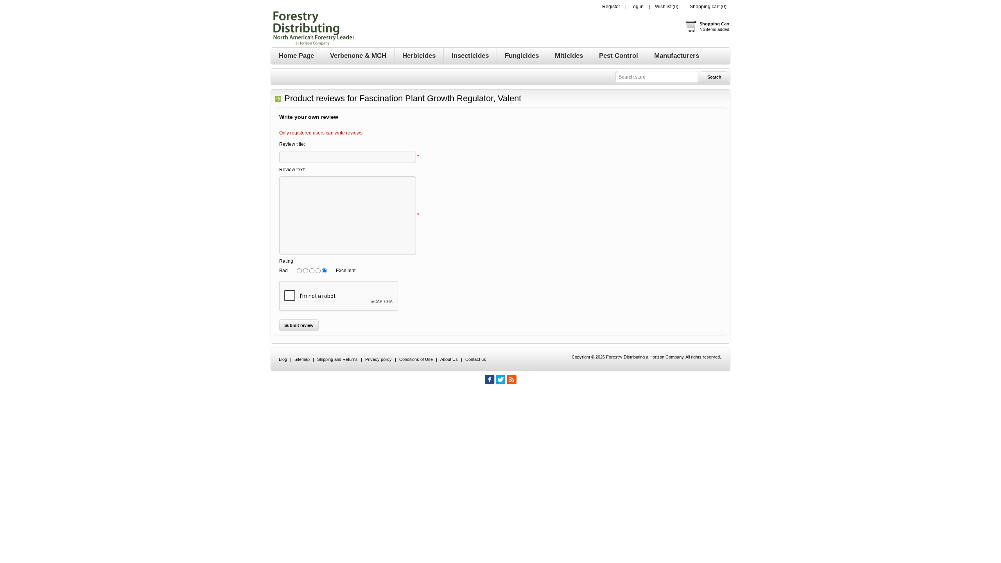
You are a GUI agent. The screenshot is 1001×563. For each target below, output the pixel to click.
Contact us (475, 359)
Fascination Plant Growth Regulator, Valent (440, 98)
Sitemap (302, 359)
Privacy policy (378, 359)
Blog (283, 359)
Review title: (292, 144)
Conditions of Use (416, 359)
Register (611, 6)
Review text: (292, 169)
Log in (637, 6)
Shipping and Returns (337, 359)
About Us (449, 359)
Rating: (286, 261)
